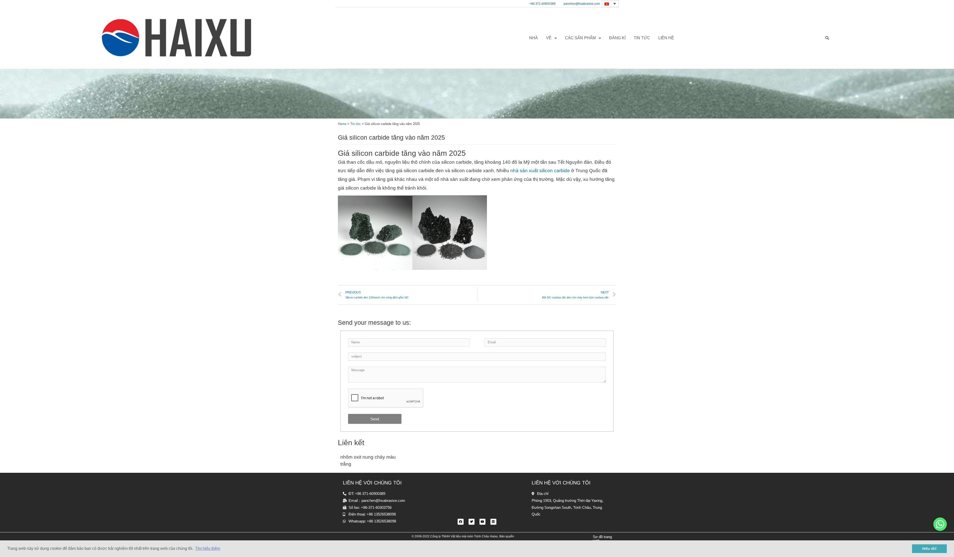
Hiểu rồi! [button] (929, 549)
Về (549, 38)
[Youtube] (482, 522)
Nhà (533, 38)
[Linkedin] (493, 522)
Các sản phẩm (580, 38)
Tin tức (642, 38)
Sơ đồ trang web (602, 539)
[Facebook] (461, 522)
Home (342, 124)
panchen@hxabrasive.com (582, 3)
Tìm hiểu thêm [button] (207, 548)
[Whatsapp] (940, 524)
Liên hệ (666, 38)
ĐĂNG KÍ (617, 38)
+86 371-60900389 (542, 3)
